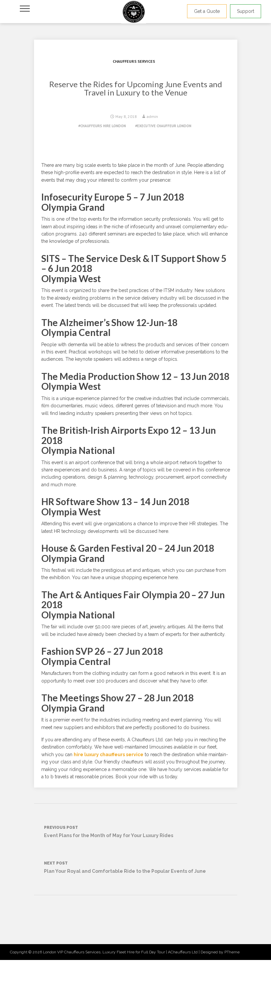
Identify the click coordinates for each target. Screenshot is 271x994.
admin (152, 116)
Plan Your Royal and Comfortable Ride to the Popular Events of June (125, 867)
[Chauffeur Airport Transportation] (133, 11)
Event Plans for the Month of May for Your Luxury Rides (108, 831)
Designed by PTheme (220, 952)
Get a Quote (207, 11)
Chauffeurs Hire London (103, 126)
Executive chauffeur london (164, 126)
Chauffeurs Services (134, 61)
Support (245, 11)
